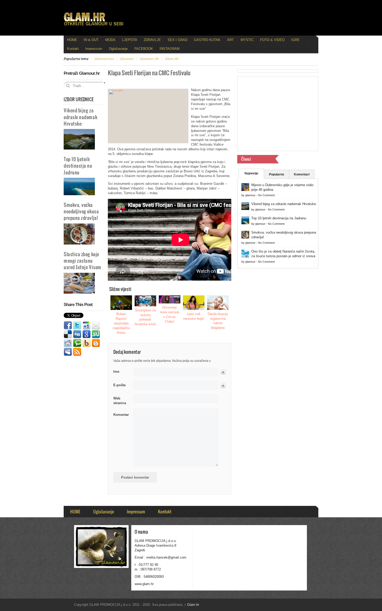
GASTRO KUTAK (207, 40)
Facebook (68, 325)
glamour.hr (149, 59)
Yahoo (86, 343)
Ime (116, 372)
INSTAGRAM (170, 49)
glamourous (104, 59)
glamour (127, 59)
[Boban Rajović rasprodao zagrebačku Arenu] (121, 302)
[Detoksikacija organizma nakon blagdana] (218, 302)
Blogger (96, 343)
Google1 (86, 325)
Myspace (68, 352)
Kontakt (73, 49)
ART (230, 40)
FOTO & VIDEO (272, 40)
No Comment (266, 195)
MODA (110, 40)
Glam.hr (191, 605)
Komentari (301, 174)
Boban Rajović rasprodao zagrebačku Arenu (121, 323)
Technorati (77, 343)
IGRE (295, 40)
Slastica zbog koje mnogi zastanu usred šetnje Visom (82, 260)
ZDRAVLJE (152, 40)
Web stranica (119, 400)
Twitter (77, 325)
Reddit (68, 343)
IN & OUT (91, 40)
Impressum (93, 49)
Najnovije (251, 173)
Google (86, 334)
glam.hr (172, 59)
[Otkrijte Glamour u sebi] (93, 25)
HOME (72, 40)
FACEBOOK (143, 49)
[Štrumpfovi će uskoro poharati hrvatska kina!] (145, 300)
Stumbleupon (96, 334)
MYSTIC (247, 40)
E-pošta (119, 385)
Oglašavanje (118, 49)
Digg (77, 334)
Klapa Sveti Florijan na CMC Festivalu (149, 72)
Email (96, 325)
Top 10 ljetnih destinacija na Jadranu (78, 165)
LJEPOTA (129, 40)
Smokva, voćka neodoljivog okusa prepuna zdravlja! (81, 211)
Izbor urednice (79, 99)
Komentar (121, 415)
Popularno (276, 174)
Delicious (68, 334)
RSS (77, 352)
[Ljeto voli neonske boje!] (194, 302)
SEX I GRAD (177, 40)
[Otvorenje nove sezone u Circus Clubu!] (170, 299)
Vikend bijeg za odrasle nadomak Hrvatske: (80, 117)
